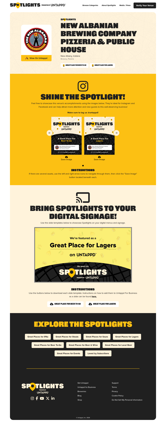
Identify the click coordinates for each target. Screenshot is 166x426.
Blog (79, 395)
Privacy (115, 391)
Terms (114, 387)
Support (115, 383)
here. (94, 296)
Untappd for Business (87, 387)
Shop (80, 399)
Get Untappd (83, 383)
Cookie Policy (117, 395)
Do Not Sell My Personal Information (127, 399)
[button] (90, 5)
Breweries (82, 391)
